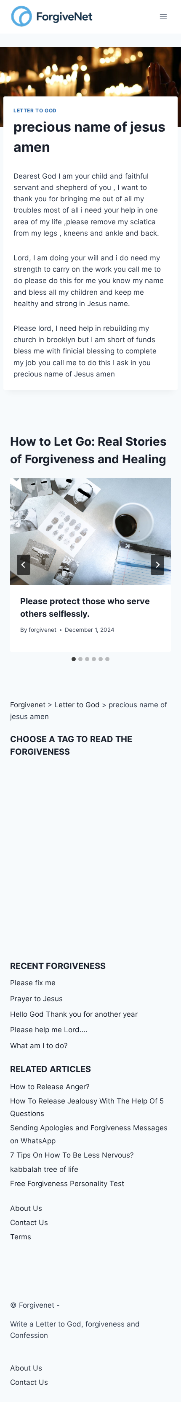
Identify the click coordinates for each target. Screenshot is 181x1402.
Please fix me (33, 983)
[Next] (157, 565)
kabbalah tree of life (44, 1169)
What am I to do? (39, 1045)
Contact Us (29, 1222)
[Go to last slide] (23, 565)
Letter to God (35, 110)
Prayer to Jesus (36, 998)
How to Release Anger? (50, 1087)
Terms (20, 1237)
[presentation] (90, 531)
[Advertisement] (90, 859)
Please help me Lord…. (49, 1030)
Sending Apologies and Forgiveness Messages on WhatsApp (89, 1134)
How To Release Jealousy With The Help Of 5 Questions (87, 1107)
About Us (26, 1208)
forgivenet (42, 629)
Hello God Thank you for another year (74, 1014)
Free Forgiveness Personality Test (67, 1183)
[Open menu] (163, 16)
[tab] (74, 659)
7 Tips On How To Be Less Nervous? (72, 1155)
